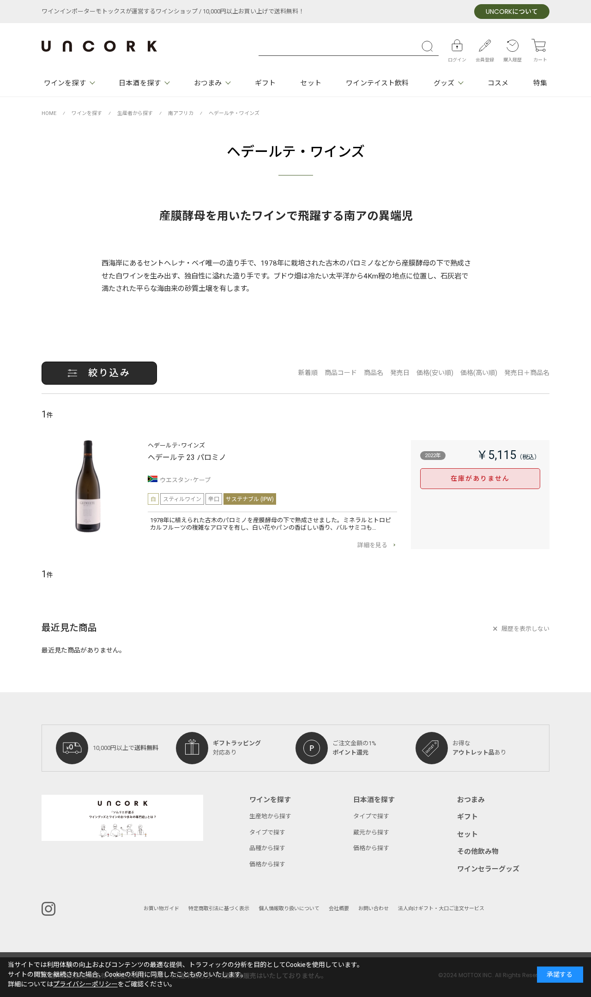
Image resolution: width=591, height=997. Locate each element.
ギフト (265, 83)
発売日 (400, 373)
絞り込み (109, 373)
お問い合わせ (373, 908)
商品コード (341, 373)
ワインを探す (65, 83)
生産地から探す (270, 816)
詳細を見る (372, 545)
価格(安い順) (434, 373)
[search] (429, 46)
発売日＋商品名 (526, 373)
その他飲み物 (478, 851)
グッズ (444, 83)
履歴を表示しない (525, 628)
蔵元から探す (371, 832)
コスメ (498, 83)
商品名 (373, 373)
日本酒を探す (140, 83)
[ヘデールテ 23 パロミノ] (88, 486)
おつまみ (208, 83)
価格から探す (267, 864)
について (512, 12)
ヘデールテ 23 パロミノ (187, 457)
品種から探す (267, 848)
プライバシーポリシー (85, 984)
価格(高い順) (478, 373)
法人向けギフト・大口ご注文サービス (441, 908)
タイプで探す (267, 832)
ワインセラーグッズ (488, 869)
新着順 (308, 373)
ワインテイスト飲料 (377, 83)
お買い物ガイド (161, 908)
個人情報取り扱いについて (289, 908)
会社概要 (339, 908)
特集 (540, 83)
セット (310, 83)
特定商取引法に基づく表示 (218, 908)
